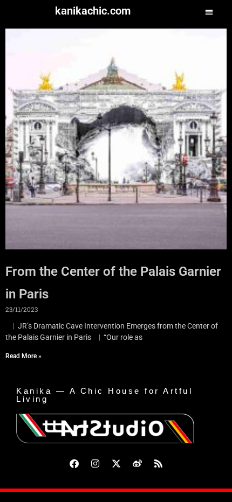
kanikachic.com (93, 10)
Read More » (23, 356)
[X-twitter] (116, 463)
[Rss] (158, 463)
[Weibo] (137, 463)
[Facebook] (74, 463)
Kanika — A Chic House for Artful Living (104, 394)
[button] (209, 11)
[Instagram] (95, 463)
